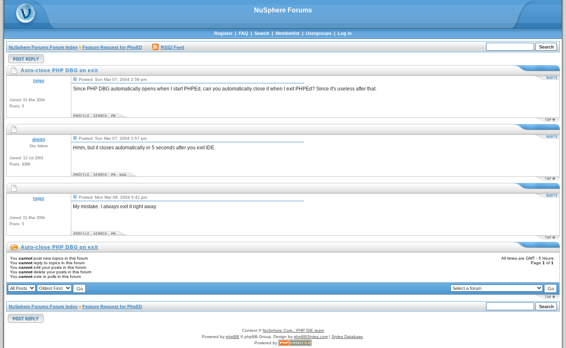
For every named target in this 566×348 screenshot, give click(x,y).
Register (223, 33)
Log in (345, 33)
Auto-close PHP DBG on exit (59, 247)
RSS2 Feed (172, 47)
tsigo (38, 80)
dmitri (38, 139)
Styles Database (347, 336)
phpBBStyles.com (311, 336)
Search (261, 33)
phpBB (232, 336)
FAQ (243, 33)
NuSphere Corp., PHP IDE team (293, 330)
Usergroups (318, 33)
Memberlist (288, 33)
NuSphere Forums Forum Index (43, 47)
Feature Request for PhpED (112, 47)
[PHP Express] (295, 343)
